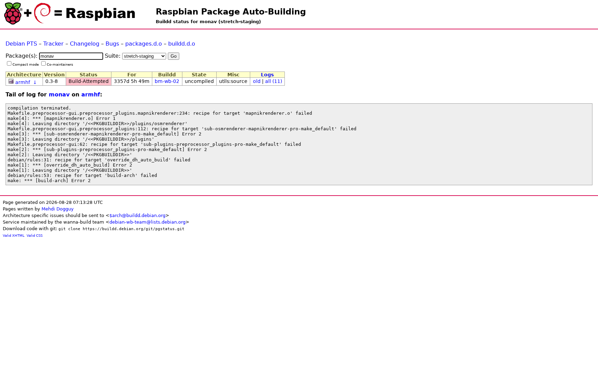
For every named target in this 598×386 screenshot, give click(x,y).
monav (59, 94)
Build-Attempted (89, 81)
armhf (22, 82)
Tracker (53, 43)
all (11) (273, 81)
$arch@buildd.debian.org (137, 215)
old (257, 81)
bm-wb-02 (167, 81)
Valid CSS (35, 235)
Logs (267, 74)
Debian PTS (21, 43)
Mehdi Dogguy (58, 208)
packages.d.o (143, 43)
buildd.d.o (181, 43)
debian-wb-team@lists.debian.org (147, 222)
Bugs (112, 43)
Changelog (84, 43)
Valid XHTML (14, 235)
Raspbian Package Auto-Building (231, 12)
